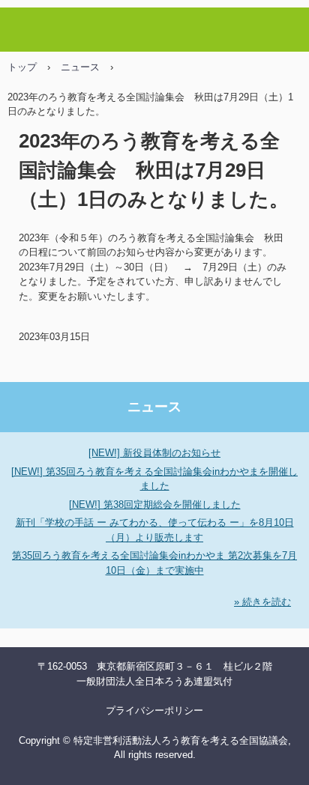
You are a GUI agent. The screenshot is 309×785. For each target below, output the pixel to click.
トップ (22, 67)
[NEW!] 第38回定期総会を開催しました (155, 504)
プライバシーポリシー (154, 710)
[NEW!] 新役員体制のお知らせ (154, 452)
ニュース (80, 67)
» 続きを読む (262, 601)
